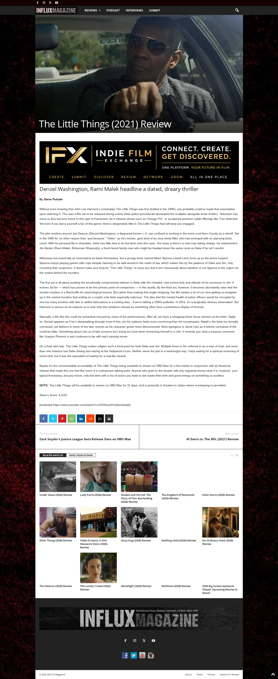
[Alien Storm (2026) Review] (220, 476)
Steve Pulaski (53, 199)
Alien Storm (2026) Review (218, 495)
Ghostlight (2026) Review (136, 586)
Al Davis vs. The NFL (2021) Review (212, 439)
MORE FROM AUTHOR (81, 455)
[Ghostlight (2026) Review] (139, 568)
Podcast (113, 10)
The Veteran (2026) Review (55, 586)
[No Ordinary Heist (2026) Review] (220, 522)
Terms (200, 674)
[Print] (109, 418)
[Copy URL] (118, 418)
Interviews (134, 10)
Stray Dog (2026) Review (136, 540)
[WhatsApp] (72, 418)
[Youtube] (56, 3)
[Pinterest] (62, 418)
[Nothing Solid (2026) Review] (180, 522)
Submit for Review (229, 674)
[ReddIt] (90, 418)
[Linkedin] (81, 418)
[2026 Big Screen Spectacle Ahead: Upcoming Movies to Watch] (220, 568)
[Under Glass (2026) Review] (57, 476)
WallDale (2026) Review (176, 586)
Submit (154, 10)
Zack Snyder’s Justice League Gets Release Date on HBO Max (85, 439)
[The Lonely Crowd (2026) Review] (98, 568)
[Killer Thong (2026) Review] (57, 522)
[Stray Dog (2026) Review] (139, 522)
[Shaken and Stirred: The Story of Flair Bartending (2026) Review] (139, 476)
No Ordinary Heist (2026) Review (217, 542)
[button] (236, 10)
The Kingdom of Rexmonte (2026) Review (178, 496)
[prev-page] (232, 455)
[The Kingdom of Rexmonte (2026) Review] (180, 476)
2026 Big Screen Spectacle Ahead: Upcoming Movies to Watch (220, 589)
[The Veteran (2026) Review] (57, 568)
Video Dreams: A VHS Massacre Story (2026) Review (93, 544)
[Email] (100, 418)
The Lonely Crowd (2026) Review (95, 587)
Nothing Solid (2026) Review (179, 540)
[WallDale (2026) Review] (180, 568)
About (188, 674)
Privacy (211, 674)
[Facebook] (37, 3)
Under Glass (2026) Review (55, 495)
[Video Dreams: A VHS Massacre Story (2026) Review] (98, 522)
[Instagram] (44, 3)
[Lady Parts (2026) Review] (98, 476)
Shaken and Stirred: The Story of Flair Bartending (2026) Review (136, 498)
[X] (50, 3)
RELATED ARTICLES (53, 455)
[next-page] (237, 455)
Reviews (91, 10)
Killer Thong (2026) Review (55, 540)
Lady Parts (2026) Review (95, 495)
